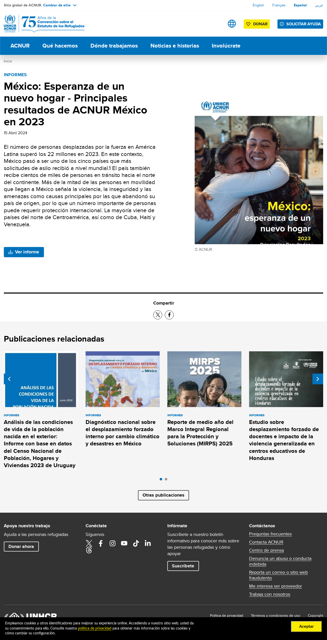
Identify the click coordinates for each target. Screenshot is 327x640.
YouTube (124, 543)
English (258, 5)
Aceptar (306, 626)
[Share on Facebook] (169, 314)
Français (279, 5)
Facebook (100, 543)
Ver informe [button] (27, 252)
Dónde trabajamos (114, 45)
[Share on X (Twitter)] (157, 314)
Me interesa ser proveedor (275, 586)
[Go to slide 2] (167, 480)
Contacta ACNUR (266, 542)
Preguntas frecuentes (270, 534)
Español (300, 5)
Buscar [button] (216, 23)
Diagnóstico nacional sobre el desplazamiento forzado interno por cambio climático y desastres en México (122, 433)
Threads (89, 550)
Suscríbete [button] (183, 566)
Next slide (317, 379)
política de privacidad (94, 628)
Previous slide (9, 379)
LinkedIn (147, 543)
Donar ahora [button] (21, 546)
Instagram (112, 543)
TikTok (136, 543)
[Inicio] (39, 24)
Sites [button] (232, 23)
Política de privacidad (226, 615)
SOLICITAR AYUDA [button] (303, 24)
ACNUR (20, 45)
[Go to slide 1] (162, 480)
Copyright (315, 615)
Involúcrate (226, 45)
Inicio (8, 61)
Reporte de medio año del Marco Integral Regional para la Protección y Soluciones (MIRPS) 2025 (200, 433)
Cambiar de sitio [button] (57, 5)
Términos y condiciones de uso (275, 615)
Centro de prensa (266, 550)
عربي (319, 5)
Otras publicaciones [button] (163, 495)
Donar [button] (260, 24)
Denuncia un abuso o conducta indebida (280, 561)
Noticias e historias (174, 45)
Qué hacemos (60, 45)
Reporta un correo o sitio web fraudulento (278, 575)
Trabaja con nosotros (269, 594)
